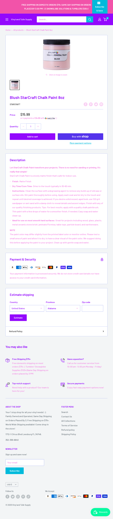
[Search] (89, 19)
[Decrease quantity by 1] (23, 126)
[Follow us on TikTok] (28, 496)
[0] (105, 19)
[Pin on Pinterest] (91, 104)
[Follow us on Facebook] (7, 496)
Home (8, 30)
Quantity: (14, 126)
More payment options (80, 143)
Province (50, 302)
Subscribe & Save (99, 8)
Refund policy (68, 429)
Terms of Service (69, 425)
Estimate (18, 317)
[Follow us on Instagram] (18, 496)
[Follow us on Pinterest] (23, 496)
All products (18, 30)
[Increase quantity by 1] (38, 126)
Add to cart (32, 136)
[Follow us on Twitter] (13, 496)
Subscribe (15, 470)
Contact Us (66, 416)
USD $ (9, 484)
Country (14, 302)
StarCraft (15, 104)
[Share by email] (101, 104)
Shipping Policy (68, 434)
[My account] (99, 19)
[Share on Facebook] (86, 104)
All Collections (68, 421)
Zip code (86, 302)
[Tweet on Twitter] (96, 104)
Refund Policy (15, 331)
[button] (61, 118)
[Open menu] (7, 19)
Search (64, 412)
